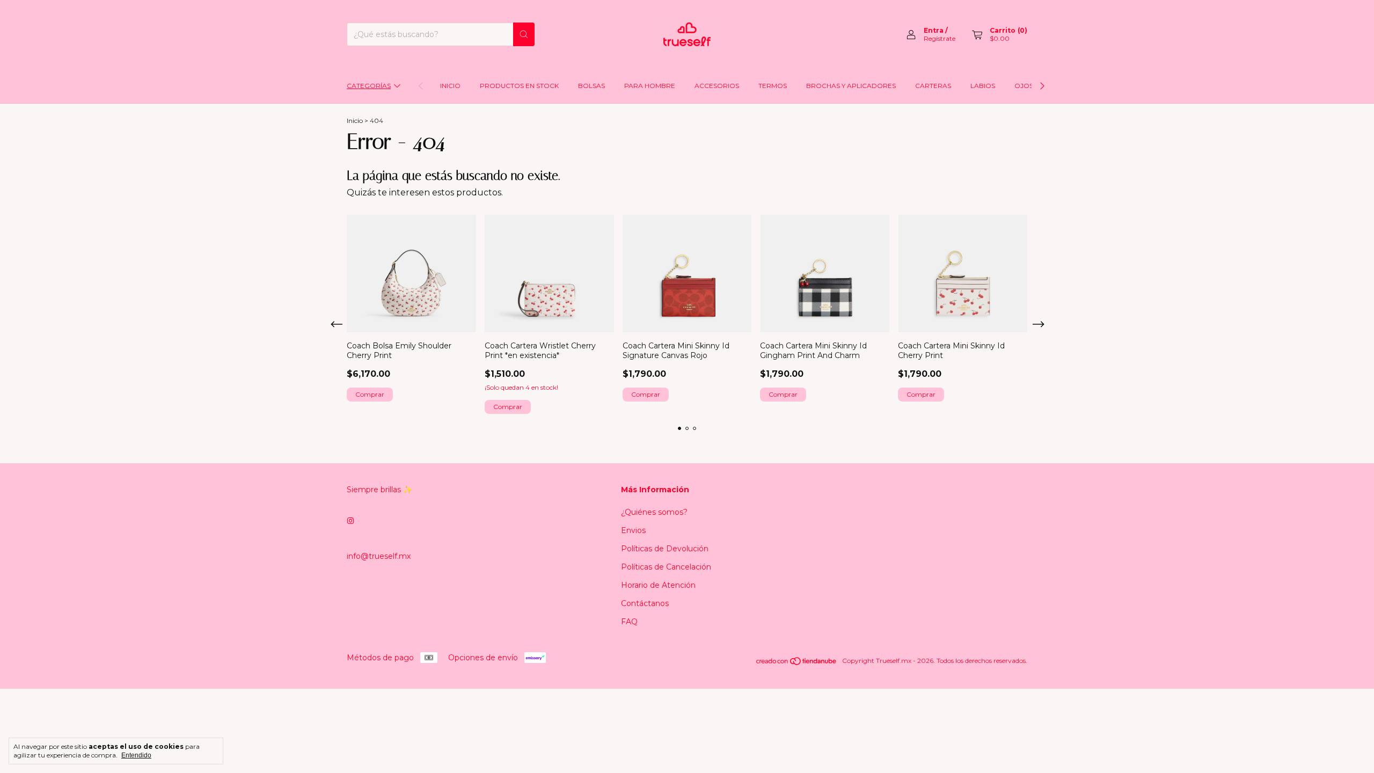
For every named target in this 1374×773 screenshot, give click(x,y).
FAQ (629, 621)
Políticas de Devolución (664, 548)
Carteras (933, 86)
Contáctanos (645, 603)
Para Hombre (649, 86)
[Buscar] (524, 34)
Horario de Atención (658, 585)
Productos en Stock (519, 86)
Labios (982, 86)
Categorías (369, 86)
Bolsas (591, 86)
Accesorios (717, 86)
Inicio (450, 86)
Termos (772, 86)
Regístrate (939, 38)
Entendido (136, 755)
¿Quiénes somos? (654, 512)
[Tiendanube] (796, 663)
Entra (934, 30)
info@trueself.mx (379, 556)
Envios (633, 530)
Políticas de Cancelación (666, 567)
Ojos (1023, 86)
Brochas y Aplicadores (851, 86)
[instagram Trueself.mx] (350, 521)
